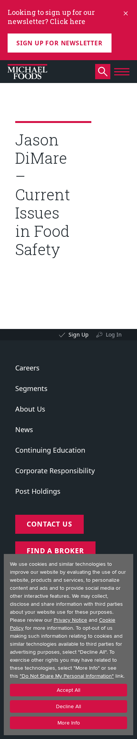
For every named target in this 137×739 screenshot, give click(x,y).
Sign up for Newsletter (59, 43)
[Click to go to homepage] (27, 71)
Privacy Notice (70, 620)
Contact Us (49, 523)
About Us (30, 408)
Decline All (68, 706)
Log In (114, 334)
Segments (31, 388)
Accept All (68, 690)
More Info (68, 723)
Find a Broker (55, 550)
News (24, 429)
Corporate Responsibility (55, 470)
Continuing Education (50, 450)
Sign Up (78, 334)
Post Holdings (38, 491)
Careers (27, 367)
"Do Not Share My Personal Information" (67, 676)
